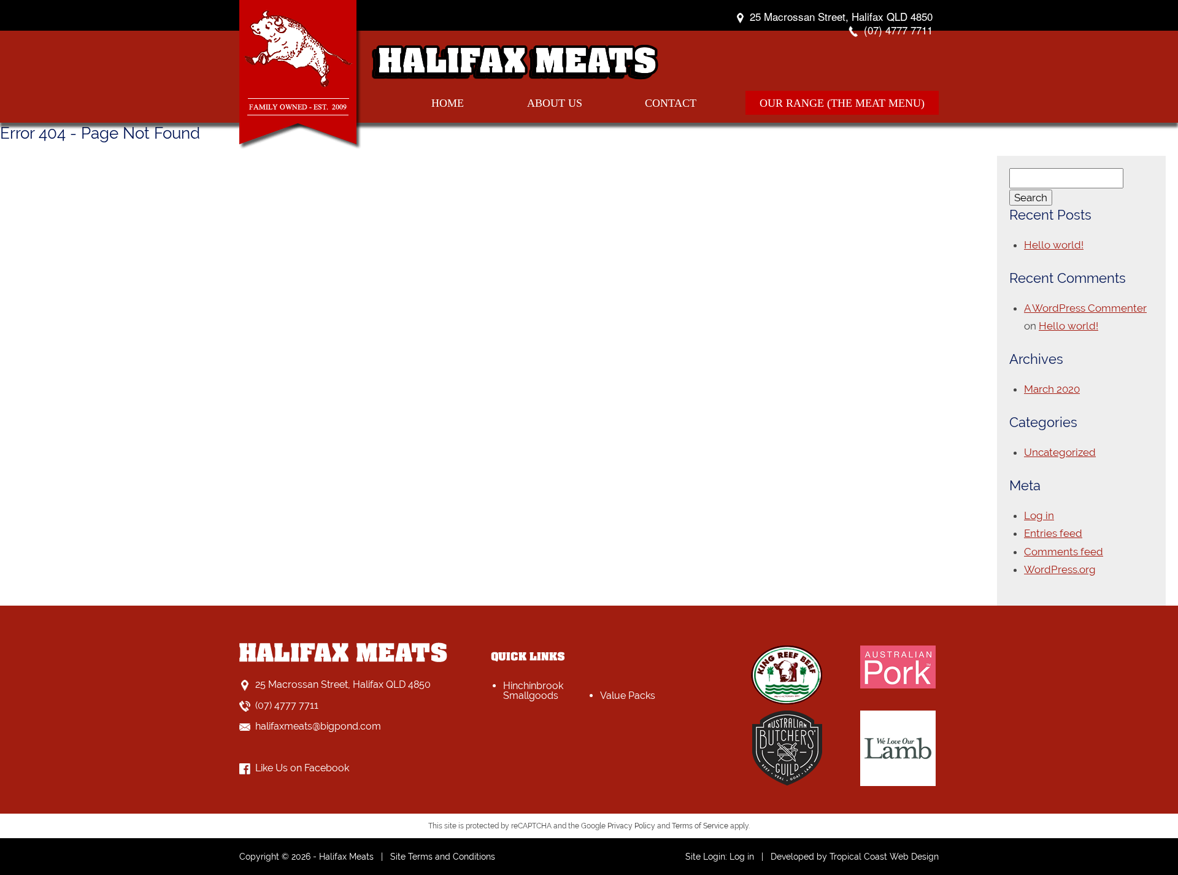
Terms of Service (700, 826)
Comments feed (1063, 551)
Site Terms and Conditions (442, 857)
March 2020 (1052, 389)
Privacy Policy (631, 826)
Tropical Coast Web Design (884, 857)
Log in (1039, 515)
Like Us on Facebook (302, 768)
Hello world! (1054, 245)
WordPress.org (1060, 569)
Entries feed (1053, 533)
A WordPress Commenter (1085, 308)
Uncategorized (1060, 452)
